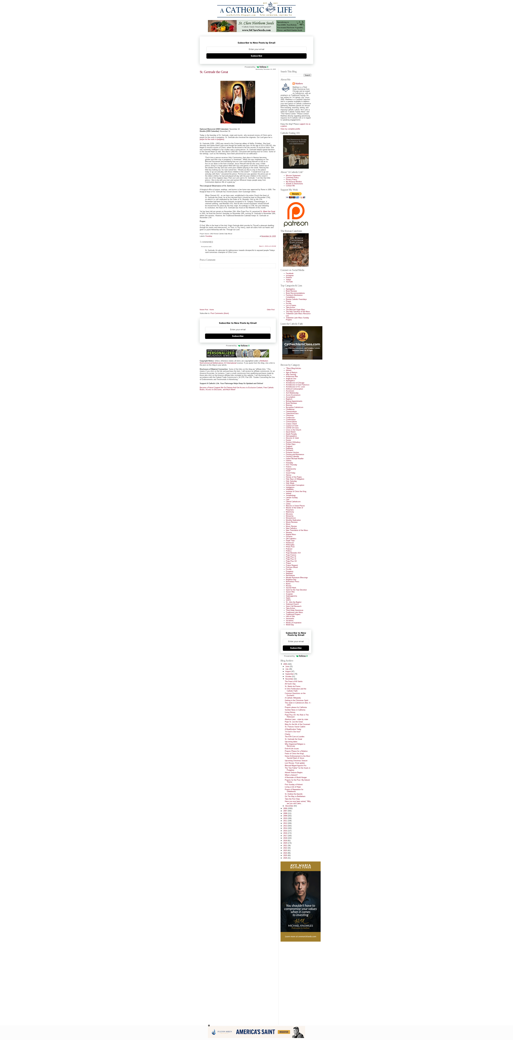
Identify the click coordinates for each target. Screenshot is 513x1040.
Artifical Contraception (294, 389)
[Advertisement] (291, 982)
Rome (288, 584)
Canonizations (291, 411)
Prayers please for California (296, 707)
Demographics (291, 436)
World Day (290, 625)
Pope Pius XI (291, 559)
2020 (285, 843)
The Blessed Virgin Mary (295, 310)
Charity (287, 734)
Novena (289, 532)
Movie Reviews (292, 522)
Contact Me (290, 186)
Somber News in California (295, 710)
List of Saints (291, 305)
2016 (285, 833)
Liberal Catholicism (293, 502)
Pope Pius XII (291, 561)
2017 (285, 836)
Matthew (299, 84)
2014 (285, 828)
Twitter (288, 280)
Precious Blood (292, 567)
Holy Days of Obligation (295, 479)
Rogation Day (291, 580)
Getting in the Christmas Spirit (296, 700)
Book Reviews (291, 291)
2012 (285, 823)
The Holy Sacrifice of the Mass (298, 312)
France (288, 467)
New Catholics (291, 528)
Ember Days (291, 444)
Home (211, 309)
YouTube (289, 282)
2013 (285, 826)
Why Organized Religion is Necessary (295, 745)
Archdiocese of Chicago (295, 383)
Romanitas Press (292, 582)
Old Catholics (291, 539)
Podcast (289, 549)
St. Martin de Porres (292, 686)
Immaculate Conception (295, 485)
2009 (285, 816)
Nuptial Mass (291, 534)
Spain (288, 598)
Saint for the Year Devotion (296, 590)
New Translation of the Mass (297, 530)
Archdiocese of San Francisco (297, 385)
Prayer (288, 301)
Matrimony (290, 512)
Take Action (290, 307)
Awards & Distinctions (294, 184)
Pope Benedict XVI (293, 553)
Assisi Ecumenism (293, 395)
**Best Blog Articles (293, 368)
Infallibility (290, 489)
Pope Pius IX (291, 557)
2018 (285, 838)
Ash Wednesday (292, 393)
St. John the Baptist (293, 602)
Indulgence (290, 487)
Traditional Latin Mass (294, 612)
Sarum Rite (290, 592)
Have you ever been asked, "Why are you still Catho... (298, 802)
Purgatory (289, 571)
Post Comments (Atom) (220, 313)
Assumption (290, 397)
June (287, 666)
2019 (285, 841)
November (289, 679)
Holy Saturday (291, 481)
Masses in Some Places (295, 506)
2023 (285, 850)
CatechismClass (292, 413)
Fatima (288, 461)
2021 (285, 846)
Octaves (289, 536)
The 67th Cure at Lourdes (294, 737)
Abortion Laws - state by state (296, 719)
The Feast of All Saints (294, 681)
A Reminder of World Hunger (296, 777)
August (288, 671)
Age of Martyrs (291, 372)
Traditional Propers (293, 614)
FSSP (288, 471)
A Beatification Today (293, 729)
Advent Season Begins (294, 772)
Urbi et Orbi (290, 616)
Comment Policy (292, 178)
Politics (289, 551)
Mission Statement (293, 176)
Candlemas (290, 409)
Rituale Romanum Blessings (297, 578)
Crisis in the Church (293, 430)
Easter (288, 440)
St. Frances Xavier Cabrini (295, 727)
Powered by (250, 67)
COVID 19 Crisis (292, 428)
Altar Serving (291, 374)
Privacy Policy (291, 180)
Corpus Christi (291, 424)
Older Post (271, 309)
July (287, 669)
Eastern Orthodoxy (293, 442)
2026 (285, 858)
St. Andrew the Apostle (293, 794)
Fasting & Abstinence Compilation (294, 296)
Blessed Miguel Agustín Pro (295, 766)
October (288, 676)
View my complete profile (290, 129)
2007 (285, 811)
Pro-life (288, 303)
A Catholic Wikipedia (293, 698)
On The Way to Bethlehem (295, 796)
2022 (285, 848)
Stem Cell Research (293, 606)
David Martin (291, 432)
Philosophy (290, 545)
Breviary (289, 405)
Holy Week (290, 483)
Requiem (289, 573)
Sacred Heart (291, 588)
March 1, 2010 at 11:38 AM (267, 246)
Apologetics (290, 289)
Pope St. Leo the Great (294, 722)
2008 (285, 813)
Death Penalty (291, 434)
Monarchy (290, 516)
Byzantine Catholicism (294, 407)
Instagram (290, 276)
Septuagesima (291, 596)
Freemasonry (291, 469)
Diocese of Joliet (292, 438)
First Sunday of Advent (294, 785)
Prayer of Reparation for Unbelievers (294, 790)
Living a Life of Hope (293, 787)
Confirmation (291, 420)
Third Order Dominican (294, 610)
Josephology (291, 495)
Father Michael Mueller (295, 459)
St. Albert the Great (267, 211)
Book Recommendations (295, 293)
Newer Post (204, 309)
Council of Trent (292, 426)
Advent (288, 370)
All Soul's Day (290, 684)
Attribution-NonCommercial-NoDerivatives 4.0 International (234, 362)
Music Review (291, 526)
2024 (285, 853)
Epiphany (289, 448)
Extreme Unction (292, 452)
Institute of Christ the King (296, 491)
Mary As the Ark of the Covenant (297, 724)
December (289, 806)
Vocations (290, 621)
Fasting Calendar (292, 456)
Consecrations (291, 422)
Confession (290, 418)
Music (288, 524)
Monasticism (291, 518)
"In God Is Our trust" (293, 732)
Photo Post (290, 547)
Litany (288, 504)
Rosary (288, 586)
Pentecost (290, 543)
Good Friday (290, 473)
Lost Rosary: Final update (295, 763)
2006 (285, 808)
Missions (289, 514)
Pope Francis (291, 555)
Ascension (290, 391)
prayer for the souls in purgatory (212, 139)
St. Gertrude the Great (214, 72)
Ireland (288, 493)
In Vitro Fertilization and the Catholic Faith (295, 690)
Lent (287, 500)
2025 (285, 855)
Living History (290, 712)
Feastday (208, 236)
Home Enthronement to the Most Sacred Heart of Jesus (297, 757)
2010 (285, 818)
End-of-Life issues (292, 749)
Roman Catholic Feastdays (296, 299)
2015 (285, 831)
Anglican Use (291, 379)
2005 (285, 664)
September (289, 674)
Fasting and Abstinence (295, 454)
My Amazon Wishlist (294, 182)
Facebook (290, 273)
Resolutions (290, 575)
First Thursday (291, 465)
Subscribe (256, 56)
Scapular (289, 594)
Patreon (289, 278)
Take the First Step (292, 799)
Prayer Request (292, 565)
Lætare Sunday (292, 498)
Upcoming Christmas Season (296, 761)
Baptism (289, 399)
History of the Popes (294, 477)
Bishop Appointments (294, 401)
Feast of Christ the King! (294, 754)
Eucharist (289, 450)
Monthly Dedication (293, 520)
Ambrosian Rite (292, 376)
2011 (285, 821)
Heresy (288, 475)
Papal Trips (290, 541)
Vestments (290, 619)
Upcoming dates (291, 742)
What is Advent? (291, 775)
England (289, 446)
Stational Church (292, 604)
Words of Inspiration (293, 623)
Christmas (290, 415)
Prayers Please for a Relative (296, 751)
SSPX (288, 600)
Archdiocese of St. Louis (295, 387)
